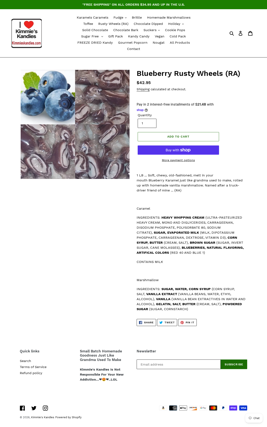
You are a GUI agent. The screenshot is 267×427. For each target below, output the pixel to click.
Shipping (143, 89)
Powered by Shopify (68, 417)
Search (25, 361)
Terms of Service (33, 367)
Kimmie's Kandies (42, 417)
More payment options (178, 160)
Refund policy (31, 373)
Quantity (145, 115)
